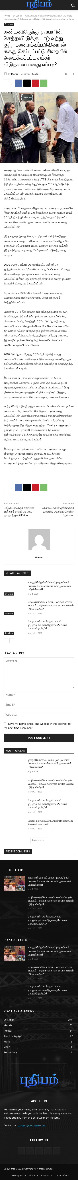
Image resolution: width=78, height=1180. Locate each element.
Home (7, 15)
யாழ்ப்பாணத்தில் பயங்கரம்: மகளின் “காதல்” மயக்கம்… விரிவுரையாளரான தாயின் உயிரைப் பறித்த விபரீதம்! (51, 605)
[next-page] (11, 640)
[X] (27, 83)
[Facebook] (18, 83)
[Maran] (6, 74)
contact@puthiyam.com (32, 1125)
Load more (38, 840)
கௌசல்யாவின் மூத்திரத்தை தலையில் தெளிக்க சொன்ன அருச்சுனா (58, 511)
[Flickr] (38, 1150)
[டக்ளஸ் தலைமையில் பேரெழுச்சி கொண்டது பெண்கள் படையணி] (14, 826)
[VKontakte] (56, 1150)
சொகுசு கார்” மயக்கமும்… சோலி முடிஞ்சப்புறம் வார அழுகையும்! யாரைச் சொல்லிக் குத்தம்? (47, 625)
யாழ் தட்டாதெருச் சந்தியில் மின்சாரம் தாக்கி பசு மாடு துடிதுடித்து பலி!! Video (19, 511)
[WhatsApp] (43, 83)
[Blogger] (21, 1150)
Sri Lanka (17, 15)
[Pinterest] (35, 83)
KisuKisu (9, 613)
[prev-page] (6, 640)
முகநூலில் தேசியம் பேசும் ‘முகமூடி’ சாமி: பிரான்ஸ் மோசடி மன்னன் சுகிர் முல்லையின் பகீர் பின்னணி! (49, 586)
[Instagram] (48, 1150)
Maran (15, 73)
